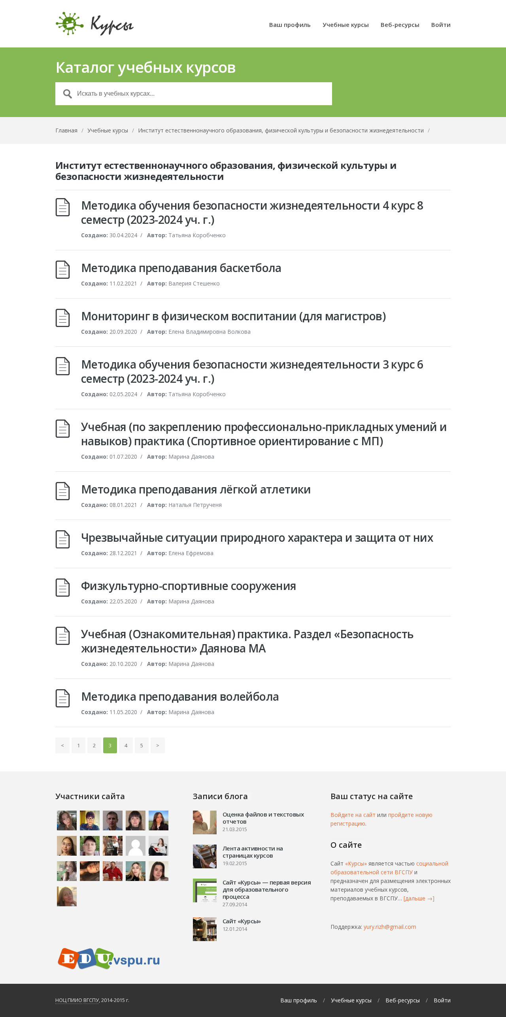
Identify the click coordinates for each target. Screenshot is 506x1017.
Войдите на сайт (353, 815)
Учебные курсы (346, 25)
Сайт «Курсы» (242, 920)
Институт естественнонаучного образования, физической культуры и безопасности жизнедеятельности (281, 130)
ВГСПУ (91, 1000)
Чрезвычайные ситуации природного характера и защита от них (257, 537)
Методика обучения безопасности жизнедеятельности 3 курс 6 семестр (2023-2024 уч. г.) (252, 371)
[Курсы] (94, 24)
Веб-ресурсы (400, 25)
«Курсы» (356, 863)
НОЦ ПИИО (68, 1000)
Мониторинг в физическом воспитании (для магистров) (233, 315)
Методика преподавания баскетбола (181, 267)
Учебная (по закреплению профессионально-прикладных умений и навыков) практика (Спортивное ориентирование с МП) (264, 433)
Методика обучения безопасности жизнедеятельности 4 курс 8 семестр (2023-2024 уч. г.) (252, 212)
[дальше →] (419, 898)
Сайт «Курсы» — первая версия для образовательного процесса (267, 889)
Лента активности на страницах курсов (253, 852)
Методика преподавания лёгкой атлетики (196, 489)
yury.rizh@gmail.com (390, 926)
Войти (441, 25)
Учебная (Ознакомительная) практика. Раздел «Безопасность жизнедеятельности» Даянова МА (247, 641)
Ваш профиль (290, 25)
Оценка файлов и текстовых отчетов (263, 818)
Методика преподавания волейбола (180, 696)
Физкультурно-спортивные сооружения (188, 585)
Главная (66, 130)
